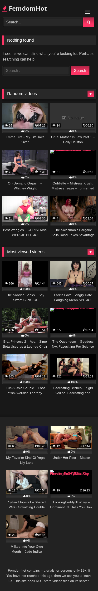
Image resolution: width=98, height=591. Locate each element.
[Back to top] (83, 577)
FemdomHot (27, 8)
